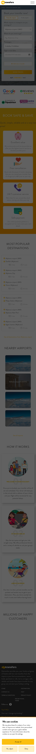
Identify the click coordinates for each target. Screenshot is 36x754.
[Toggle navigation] (32, 3)
